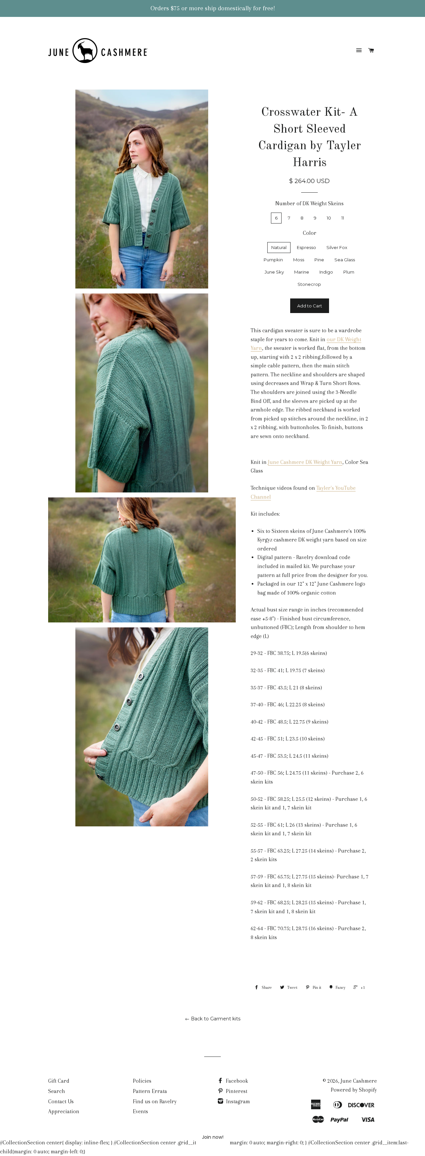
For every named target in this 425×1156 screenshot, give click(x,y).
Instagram (237, 1101)
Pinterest (235, 1091)
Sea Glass (344, 259)
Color (309, 233)
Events (140, 1111)
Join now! (212, 1137)
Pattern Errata (150, 1091)
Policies (142, 1081)
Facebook (236, 1081)
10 (329, 218)
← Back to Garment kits (212, 1019)
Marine (301, 272)
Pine (319, 259)
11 (342, 218)
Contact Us (61, 1101)
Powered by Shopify (354, 1090)
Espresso (306, 247)
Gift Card (58, 1081)
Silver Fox (336, 247)
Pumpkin (273, 259)
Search (56, 1091)
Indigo (326, 272)
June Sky (274, 272)
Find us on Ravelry (155, 1101)
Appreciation (63, 1111)
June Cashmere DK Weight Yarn (305, 462)
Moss (298, 259)
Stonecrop (309, 284)
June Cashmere (359, 1081)
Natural (279, 247)
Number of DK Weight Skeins (309, 203)
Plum (348, 272)
